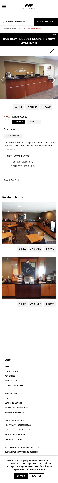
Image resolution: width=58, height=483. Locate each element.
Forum (8, 398)
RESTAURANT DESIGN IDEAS (18, 430)
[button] (3, 6)
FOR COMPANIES (12, 371)
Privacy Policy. (37, 469)
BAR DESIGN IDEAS (13, 439)
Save (51, 249)
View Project (13, 136)
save (47, 107)
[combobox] (46, 22)
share (33, 107)
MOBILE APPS (11, 381)
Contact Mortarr (14, 385)
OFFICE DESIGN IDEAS (15, 420)
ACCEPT (21, 476)
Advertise (10, 376)
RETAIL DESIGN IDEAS (15, 434)
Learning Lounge (13, 403)
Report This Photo (12, 180)
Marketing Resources (16, 408)
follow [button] (19, 122)
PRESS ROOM (11, 393)
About (8, 366)
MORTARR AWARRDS (14, 412)
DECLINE (36, 476)
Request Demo (34, 28)
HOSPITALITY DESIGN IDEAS (18, 425)
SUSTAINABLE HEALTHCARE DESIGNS (22, 447)
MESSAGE (34, 122)
